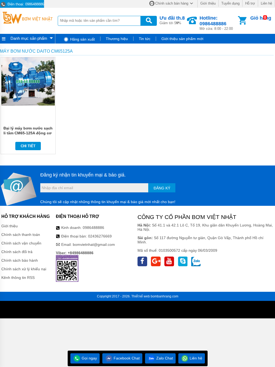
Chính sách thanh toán (20, 234)
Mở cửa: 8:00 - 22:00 (216, 23)
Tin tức (144, 39)
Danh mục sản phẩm (28, 38)
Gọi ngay (89, 358)
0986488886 (93, 227)
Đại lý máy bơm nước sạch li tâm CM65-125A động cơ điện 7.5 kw (28, 133)
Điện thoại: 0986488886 (25, 4)
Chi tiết (28, 146)
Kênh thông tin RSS (18, 277)
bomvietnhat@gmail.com (94, 244)
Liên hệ (266, 3)
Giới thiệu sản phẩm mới (182, 39)
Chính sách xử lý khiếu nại (23, 269)
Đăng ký (162, 188)
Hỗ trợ (250, 3)
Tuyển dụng (230, 3)
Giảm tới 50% (172, 20)
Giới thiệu (208, 3)
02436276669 (100, 236)
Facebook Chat (126, 358)
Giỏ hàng (260, 18)
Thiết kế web (140, 296)
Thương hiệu (117, 39)
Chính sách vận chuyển (21, 243)
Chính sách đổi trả (16, 252)
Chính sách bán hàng (171, 3)
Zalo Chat (164, 358)
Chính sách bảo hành (19, 260)
